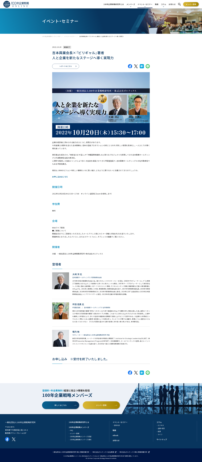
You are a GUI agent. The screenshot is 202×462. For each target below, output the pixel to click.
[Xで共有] (136, 66)
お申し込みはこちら (60, 176)
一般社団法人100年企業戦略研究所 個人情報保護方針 (70, 452)
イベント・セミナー (70, 36)
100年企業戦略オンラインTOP (51, 36)
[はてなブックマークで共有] (142, 66)
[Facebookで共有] (130, 66)
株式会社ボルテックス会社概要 (103, 452)
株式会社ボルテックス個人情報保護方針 (133, 452)
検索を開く (179, 4)
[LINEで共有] (148, 66)
